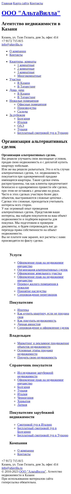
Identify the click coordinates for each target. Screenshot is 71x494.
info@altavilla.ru (12, 44)
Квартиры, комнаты (22, 61)
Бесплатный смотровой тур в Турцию (42, 132)
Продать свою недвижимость (37, 357)
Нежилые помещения (23, 100)
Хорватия (23, 401)
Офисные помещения (31, 104)
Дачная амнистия (28, 324)
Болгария (23, 118)
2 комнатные (26, 68)
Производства (26, 108)
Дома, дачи (16, 90)
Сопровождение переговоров (37, 294)
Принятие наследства (31, 291)
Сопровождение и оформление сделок (43, 327)
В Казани (23, 83)
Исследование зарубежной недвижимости (35, 374)
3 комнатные (26, 72)
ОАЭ (20, 125)
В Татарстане (26, 86)
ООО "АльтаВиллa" (31, 12)
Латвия (22, 404)
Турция (22, 129)
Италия (22, 122)
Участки (15, 79)
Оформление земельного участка (39, 273)
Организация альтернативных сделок (42, 269)
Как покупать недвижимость (36, 320)
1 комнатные (26, 65)
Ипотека (23, 310)
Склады (22, 111)
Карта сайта (21, 3)
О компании (17, 51)
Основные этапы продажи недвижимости (35, 352)
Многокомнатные (29, 75)
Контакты (36, 3)
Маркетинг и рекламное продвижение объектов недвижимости (43, 344)
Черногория (25, 397)
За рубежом (17, 115)
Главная (7, 3)
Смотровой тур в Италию (34, 424)
